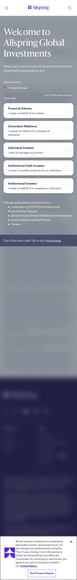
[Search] (69, 8)
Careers (16, 224)
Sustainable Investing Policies (31, 219)
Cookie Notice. (28, 566)
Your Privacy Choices (42, 573)
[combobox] (38, 88)
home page (53, 240)
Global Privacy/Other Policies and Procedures (41, 215)
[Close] (71, 542)
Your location (13, 82)
